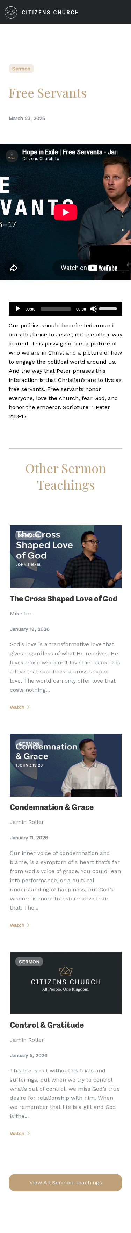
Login (92, 12)
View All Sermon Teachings (65, 1182)
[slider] (109, 308)
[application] (65, 309)
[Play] (17, 308)
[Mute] (93, 308)
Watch (17, 707)
